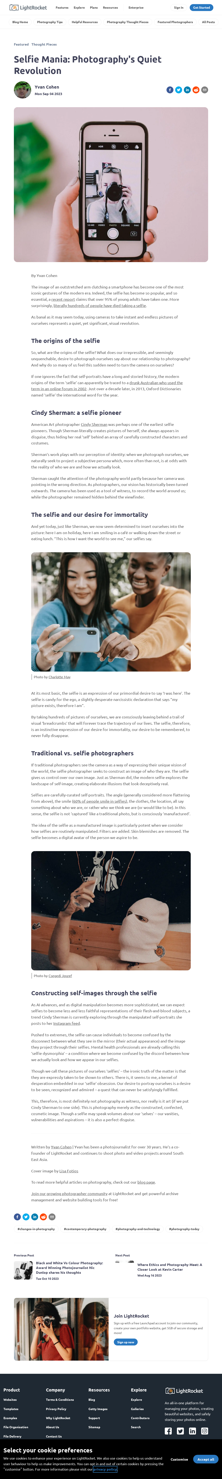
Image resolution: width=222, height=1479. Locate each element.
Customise (179, 1459)
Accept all (206, 1459)
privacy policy (105, 1469)
